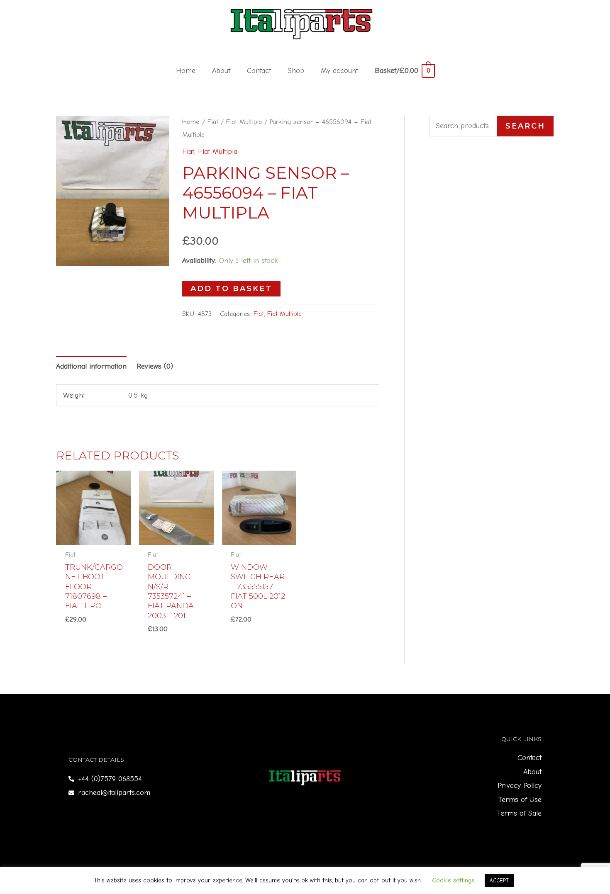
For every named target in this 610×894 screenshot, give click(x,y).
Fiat (212, 122)
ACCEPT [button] (499, 880)
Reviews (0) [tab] (155, 366)
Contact (259, 70)
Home (185, 70)
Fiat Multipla (244, 122)
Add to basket (231, 288)
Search (525, 126)
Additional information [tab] (91, 366)
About (221, 70)
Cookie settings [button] (453, 880)
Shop (296, 70)
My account (339, 70)
